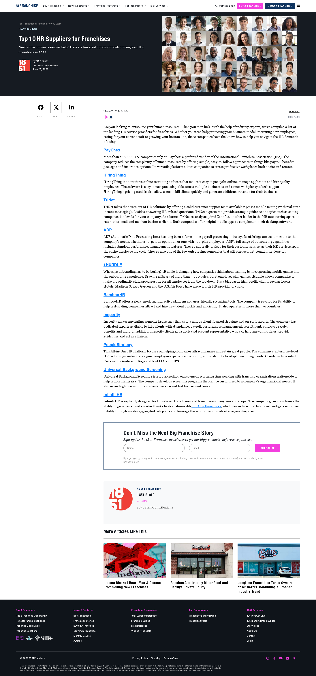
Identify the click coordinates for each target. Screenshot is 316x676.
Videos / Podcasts (141, 631)
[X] (294, 658)
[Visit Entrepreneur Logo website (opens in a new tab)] (20, 638)
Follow (143, 501)
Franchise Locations (26, 631)
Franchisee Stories (84, 620)
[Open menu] (298, 5)
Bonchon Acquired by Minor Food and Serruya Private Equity (199, 585)
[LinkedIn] (287, 658)
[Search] (216, 6)
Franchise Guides (140, 620)
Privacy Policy (140, 658)
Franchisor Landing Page (202, 615)
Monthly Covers (82, 635)
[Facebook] (274, 658)
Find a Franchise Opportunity (31, 615)
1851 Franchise (27, 23)
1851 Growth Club (256, 615)
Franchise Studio (198, 620)
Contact (223, 5)
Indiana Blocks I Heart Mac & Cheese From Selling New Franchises (132, 585)
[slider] (110, 117)
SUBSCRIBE (268, 448)
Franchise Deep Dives (28, 625)
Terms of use (170, 658)
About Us (252, 631)
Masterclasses (139, 625)
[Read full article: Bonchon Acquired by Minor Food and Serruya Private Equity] (202, 560)
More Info (294, 111)
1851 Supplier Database (144, 615)
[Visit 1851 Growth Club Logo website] (47, 638)
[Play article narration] (106, 117)
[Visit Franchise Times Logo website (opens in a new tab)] (29, 638)
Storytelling (253, 625)
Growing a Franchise (85, 631)
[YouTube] (281, 658)
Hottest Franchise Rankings (30, 620)
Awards (78, 640)
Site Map (156, 658)
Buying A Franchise (84, 625)
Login (232, 5)
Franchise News (45, 23)
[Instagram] (268, 658)
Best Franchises (82, 615)
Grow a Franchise (280, 5)
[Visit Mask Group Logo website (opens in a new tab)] (37, 638)
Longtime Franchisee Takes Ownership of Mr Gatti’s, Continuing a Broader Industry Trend (267, 587)
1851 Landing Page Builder (261, 620)
